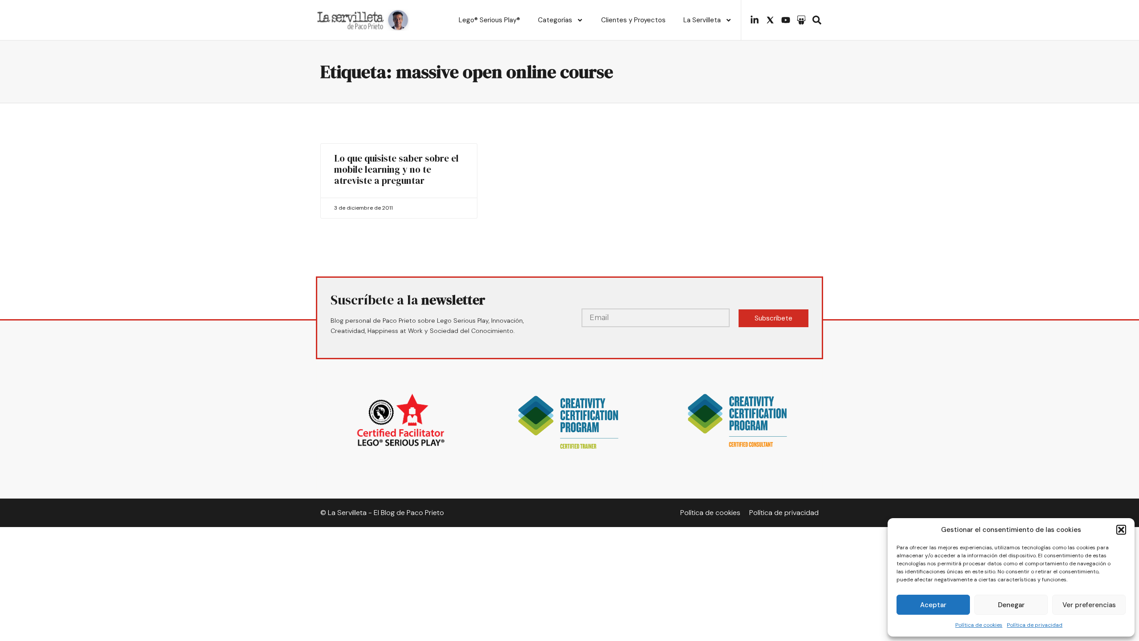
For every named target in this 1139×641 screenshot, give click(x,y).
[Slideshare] (801, 20)
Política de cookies (978, 625)
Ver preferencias (1089, 604)
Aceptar (933, 604)
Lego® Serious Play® (489, 20)
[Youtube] (785, 20)
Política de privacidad (1034, 625)
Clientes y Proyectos (633, 20)
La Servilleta (702, 20)
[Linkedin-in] (754, 20)
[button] (1121, 529)
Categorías (555, 20)
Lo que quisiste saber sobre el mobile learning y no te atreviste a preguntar (396, 169)
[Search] (816, 20)
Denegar (1011, 604)
